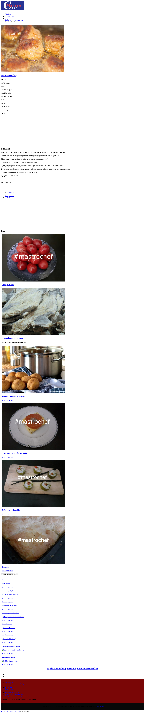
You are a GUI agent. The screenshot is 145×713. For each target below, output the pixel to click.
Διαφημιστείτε (9, 687)
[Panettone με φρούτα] (9, 606)
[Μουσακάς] (6, 583)
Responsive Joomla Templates (10, 711)
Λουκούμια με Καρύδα (8, 591)
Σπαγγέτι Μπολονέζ (7, 635)
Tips (6, 18)
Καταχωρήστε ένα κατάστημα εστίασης (17, 696)
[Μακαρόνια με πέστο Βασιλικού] (13, 617)
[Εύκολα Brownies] (8, 628)
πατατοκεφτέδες (9, 75)
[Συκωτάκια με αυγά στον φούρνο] (33, 449)
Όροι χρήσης (9, 682)
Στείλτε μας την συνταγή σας (14, 20)
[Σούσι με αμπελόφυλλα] (33, 506)
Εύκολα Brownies (7, 624)
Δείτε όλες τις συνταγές (12, 692)
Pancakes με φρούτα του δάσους (11, 646)
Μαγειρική (8, 15)
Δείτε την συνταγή (7, 400)
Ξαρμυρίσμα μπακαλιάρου (12, 338)
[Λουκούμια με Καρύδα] (10, 594)
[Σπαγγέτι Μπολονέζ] (9, 639)
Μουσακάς (5, 580)
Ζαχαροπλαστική (10, 16)
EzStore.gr (100, 706)
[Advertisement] (72, 129)
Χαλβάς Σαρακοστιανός (8, 657)
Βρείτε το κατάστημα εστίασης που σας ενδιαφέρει (72, 668)
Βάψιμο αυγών (8, 285)
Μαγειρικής (10, 192)
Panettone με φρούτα (7, 602)
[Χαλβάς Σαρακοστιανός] (10, 661)
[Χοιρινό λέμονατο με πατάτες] (33, 393)
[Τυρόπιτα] (33, 563)
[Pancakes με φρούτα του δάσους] (13, 650)
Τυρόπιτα (5, 567)
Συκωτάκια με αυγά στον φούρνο (15, 453)
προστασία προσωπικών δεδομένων (16, 684)
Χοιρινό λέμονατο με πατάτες (13, 396)
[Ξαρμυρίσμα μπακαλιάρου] (33, 334)
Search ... (8, 22)
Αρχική (7, 13)
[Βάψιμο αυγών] (33, 281)
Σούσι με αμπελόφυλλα (11, 510)
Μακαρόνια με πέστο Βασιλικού (10, 613)
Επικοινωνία (9, 689)
